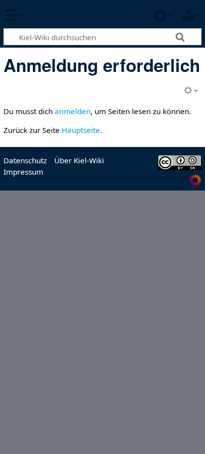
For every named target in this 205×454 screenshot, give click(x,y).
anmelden (73, 111)
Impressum (23, 172)
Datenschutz (25, 160)
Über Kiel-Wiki (79, 160)
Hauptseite (81, 130)
